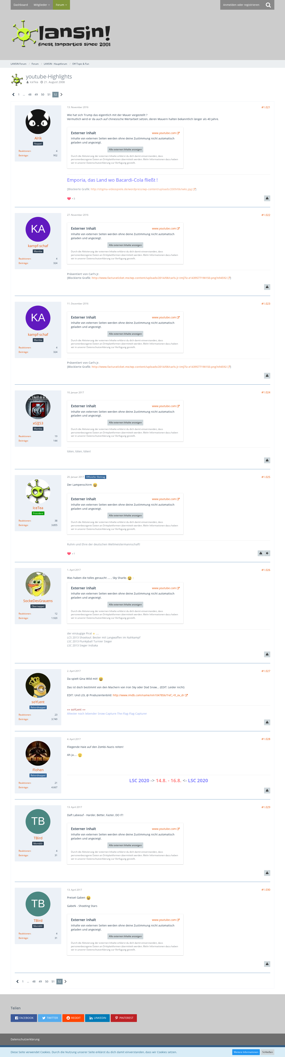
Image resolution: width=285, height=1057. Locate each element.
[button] (24, 1018)
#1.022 (266, 215)
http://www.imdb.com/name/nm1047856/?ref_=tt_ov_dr (148, 695)
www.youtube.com (164, 133)
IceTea (34, 82)
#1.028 (266, 739)
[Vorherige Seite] (13, 94)
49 (36, 94)
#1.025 (266, 477)
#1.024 (266, 392)
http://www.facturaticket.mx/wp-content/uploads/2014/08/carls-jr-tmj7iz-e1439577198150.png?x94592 (159, 278)
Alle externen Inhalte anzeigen (125, 149)
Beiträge (23, 155)
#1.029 (266, 807)
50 (42, 94)
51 (49, 94)
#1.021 (266, 107)
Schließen (267, 1052)
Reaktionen (25, 151)
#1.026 (266, 570)
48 (29, 94)
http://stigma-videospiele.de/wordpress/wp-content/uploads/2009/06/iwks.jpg (141, 189)
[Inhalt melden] (267, 198)
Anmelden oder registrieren (241, 5)
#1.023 (266, 303)
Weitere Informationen (246, 1052)
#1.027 (266, 671)
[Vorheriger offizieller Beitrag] (267, 553)
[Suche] (268, 5)
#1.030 (266, 889)
